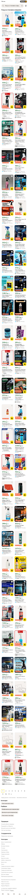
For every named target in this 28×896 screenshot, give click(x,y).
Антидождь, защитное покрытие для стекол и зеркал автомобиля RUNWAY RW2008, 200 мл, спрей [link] (20, 370)
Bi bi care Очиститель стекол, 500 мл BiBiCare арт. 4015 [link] (20, 700)
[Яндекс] (12, 890)
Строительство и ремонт (7, 872)
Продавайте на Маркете (7, 826)
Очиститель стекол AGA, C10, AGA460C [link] (7, 448)
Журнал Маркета (5, 885)
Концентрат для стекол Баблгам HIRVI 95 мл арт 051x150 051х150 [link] (7, 424)
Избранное (14, 894)
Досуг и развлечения (6, 842)
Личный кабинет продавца (7, 824)
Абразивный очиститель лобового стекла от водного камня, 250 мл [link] (20, 576)
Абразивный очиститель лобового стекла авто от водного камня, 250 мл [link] (7, 220)
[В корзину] (12, 25)
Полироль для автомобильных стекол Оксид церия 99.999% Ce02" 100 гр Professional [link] (7, 345)
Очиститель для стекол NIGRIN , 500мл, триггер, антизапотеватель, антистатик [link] (6, 58)
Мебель (3, 844)
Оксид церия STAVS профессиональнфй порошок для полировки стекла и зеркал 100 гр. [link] (20, 245)
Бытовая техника (5, 846)
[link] (7, 803)
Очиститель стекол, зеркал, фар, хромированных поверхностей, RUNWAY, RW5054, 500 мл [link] (19, 168)
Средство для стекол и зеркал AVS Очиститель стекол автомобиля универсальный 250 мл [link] (7, 650)
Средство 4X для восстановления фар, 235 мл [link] (20, 474)
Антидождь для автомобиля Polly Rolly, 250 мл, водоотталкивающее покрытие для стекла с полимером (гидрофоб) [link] (20, 113)
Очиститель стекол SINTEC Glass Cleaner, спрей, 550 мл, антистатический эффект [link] (20, 424)
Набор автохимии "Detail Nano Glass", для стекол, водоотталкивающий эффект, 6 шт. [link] (7, 551)
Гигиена (3, 848)
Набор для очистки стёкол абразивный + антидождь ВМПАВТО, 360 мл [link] (7, 700)
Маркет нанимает (5, 883)
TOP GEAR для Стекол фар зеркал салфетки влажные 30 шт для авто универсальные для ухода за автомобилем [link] (20, 58)
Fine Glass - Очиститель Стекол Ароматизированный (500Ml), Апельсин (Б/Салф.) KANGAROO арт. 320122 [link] (7, 31)
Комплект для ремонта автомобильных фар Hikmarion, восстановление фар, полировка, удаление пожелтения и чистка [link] (20, 296)
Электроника (4, 850)
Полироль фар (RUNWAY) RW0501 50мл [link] (19, 345)
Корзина (19, 894)
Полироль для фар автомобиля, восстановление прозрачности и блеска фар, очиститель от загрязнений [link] (6, 398)
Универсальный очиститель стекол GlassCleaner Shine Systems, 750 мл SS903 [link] (19, 31)
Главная (3, 894)
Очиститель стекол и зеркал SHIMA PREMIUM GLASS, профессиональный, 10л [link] (7, 296)
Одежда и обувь (5, 852)
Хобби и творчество (6, 860)
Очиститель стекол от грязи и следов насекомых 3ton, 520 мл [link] (7, 625)
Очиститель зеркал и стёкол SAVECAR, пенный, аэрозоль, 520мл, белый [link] (20, 500)
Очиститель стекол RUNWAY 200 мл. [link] (19, 625)
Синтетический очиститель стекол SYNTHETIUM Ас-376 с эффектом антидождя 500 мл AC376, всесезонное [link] (7, 474)
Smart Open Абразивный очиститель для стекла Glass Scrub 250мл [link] (7, 195)
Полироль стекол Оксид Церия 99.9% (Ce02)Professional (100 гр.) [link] (7, 600)
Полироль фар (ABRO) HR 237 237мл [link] (20, 85)
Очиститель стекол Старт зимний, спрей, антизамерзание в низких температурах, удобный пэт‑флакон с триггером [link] (20, 650)
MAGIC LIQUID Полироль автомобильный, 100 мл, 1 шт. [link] (20, 319)
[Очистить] (22, 6)
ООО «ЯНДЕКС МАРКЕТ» (11, 888)
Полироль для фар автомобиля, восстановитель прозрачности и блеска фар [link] (19, 526)
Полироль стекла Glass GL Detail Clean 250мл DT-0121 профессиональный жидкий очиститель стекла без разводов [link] (20, 780)
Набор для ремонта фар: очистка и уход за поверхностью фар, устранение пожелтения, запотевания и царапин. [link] (20, 726)
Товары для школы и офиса (7, 866)
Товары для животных (6, 870)
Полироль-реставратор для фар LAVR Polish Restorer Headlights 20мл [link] (7, 168)
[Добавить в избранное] (12, 13)
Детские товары (5, 874)
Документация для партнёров (8, 828)
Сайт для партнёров (6, 830)
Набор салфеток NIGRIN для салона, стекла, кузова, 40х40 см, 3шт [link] (7, 501)
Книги (2, 864)
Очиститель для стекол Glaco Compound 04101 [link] (19, 398)
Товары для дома (5, 854)
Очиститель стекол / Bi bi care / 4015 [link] (20, 220)
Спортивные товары (6, 868)
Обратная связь (5, 881)
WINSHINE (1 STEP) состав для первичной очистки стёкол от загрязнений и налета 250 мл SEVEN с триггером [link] (7, 319)
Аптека (3, 856)
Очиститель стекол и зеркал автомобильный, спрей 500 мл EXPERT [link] (20, 677)
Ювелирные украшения (6, 876)
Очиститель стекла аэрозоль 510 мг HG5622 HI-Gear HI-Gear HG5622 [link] (19, 551)
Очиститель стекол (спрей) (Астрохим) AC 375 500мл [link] (7, 245)
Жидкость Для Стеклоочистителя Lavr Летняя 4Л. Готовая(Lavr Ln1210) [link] (7, 576)
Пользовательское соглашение (8, 879)
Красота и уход (4, 858)
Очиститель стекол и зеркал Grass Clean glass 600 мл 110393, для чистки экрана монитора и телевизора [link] (20, 140)
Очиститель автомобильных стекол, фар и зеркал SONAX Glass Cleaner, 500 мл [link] (20, 752)
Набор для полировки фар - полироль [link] (7, 726)
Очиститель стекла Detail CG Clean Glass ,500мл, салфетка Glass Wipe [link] (7, 140)
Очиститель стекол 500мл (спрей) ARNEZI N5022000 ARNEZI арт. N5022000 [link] (6, 752)
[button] (26, 6)
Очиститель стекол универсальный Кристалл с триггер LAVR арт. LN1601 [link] (7, 526)
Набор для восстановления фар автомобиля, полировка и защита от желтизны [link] (7, 270)
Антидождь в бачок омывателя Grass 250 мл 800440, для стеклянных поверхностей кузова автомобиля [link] (7, 370)
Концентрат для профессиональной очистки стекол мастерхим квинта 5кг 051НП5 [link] (7, 780)
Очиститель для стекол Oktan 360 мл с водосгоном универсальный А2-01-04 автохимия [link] (20, 270)
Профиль (25, 894)
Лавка (8, 894)
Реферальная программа (7, 836)
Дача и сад (3, 862)
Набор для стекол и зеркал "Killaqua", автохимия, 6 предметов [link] (19, 195)
